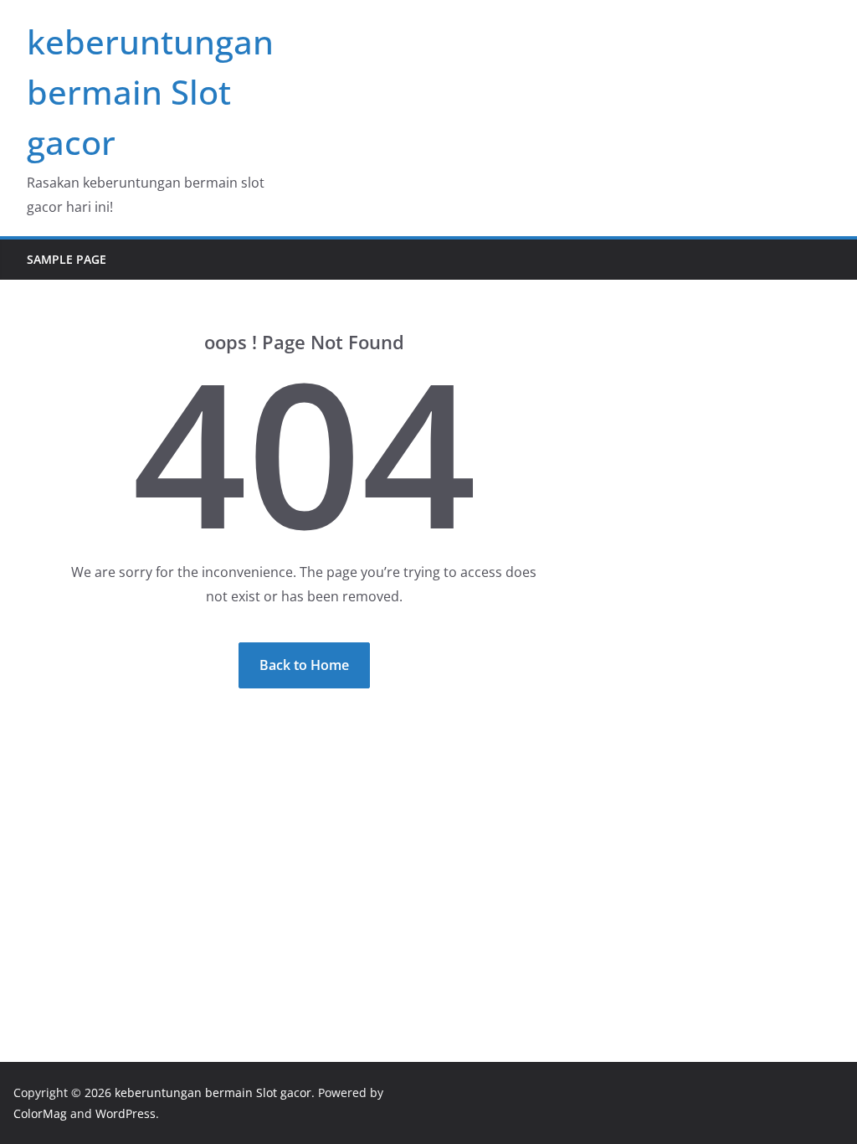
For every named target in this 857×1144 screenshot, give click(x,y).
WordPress (125, 1113)
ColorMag (40, 1113)
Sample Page (66, 259)
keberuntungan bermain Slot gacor (150, 91)
